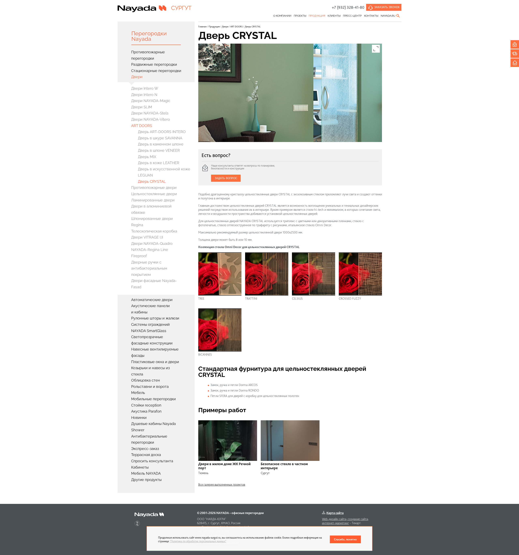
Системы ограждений (150, 324)
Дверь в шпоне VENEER (159, 150)
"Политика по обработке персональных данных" (198, 541)
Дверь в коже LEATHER (158, 163)
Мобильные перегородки (153, 399)
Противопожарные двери (154, 187)
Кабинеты (140, 467)
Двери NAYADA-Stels (149, 113)
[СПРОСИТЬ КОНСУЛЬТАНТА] (514, 44)
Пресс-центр (352, 15)
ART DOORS (141, 126)
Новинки (139, 417)
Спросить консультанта (152, 461)
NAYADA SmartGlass (148, 331)
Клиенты (334, 15)
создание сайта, (358, 519)
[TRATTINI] (266, 274)
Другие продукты (146, 480)
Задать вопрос (226, 178)
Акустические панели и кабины (150, 309)
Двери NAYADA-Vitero (150, 119)
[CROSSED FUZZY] (360, 274)
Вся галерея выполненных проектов (221, 484)
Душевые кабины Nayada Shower (153, 427)
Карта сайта (335, 513)
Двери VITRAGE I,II (147, 237)
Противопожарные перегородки (148, 55)
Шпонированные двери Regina (152, 221)
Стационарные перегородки (156, 71)
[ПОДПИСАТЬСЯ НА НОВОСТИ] (514, 62)
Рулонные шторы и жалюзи (155, 318)
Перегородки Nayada (149, 36)
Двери (137, 77)
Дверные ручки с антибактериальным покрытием (149, 268)
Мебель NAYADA (146, 473)
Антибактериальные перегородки (149, 439)
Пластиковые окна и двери (155, 362)
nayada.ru (388, 15)
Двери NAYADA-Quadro (152, 243)
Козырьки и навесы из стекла (150, 371)
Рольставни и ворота (150, 386)
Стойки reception (146, 405)
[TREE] (219, 274)
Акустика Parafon (146, 411)
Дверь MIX (147, 157)
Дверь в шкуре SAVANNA (160, 138)
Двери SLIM (141, 107)
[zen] (137, 523)
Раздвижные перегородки (154, 64)
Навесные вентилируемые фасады (155, 352)
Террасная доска (146, 455)
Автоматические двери (152, 300)
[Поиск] (398, 16)
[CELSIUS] (313, 274)
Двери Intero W (144, 88)
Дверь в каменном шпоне (160, 144)
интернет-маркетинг (335, 523)
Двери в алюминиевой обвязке (151, 209)
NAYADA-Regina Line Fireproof (149, 252)
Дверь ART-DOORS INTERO (162, 132)
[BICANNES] (219, 330)
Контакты (371, 15)
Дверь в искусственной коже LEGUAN (164, 172)
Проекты (300, 15)
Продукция (317, 15)
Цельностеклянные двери (154, 194)
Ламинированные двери (153, 200)
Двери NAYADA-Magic (150, 101)
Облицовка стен (145, 380)
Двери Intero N (144, 94)
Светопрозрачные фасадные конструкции (152, 340)
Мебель (138, 392)
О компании (282, 15)
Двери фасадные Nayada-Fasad (154, 284)
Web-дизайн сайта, (335, 519)
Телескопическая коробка (154, 231)
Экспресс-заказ (145, 448)
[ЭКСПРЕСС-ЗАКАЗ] (514, 53)
